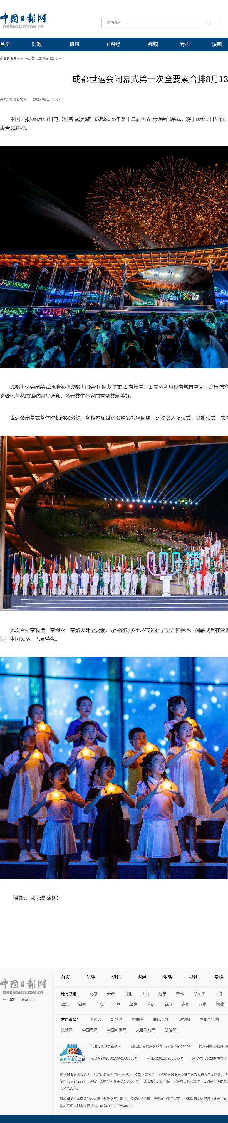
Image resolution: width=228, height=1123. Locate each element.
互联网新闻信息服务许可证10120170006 (159, 1047)
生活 (167, 977)
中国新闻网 (117, 1030)
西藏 (220, 1004)
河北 (128, 993)
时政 (37, 44)
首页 (5, 44)
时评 (90, 977)
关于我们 (9, 1000)
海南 (134, 1004)
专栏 (185, 44)
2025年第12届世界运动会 (39, 59)
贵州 (185, 1004)
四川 (168, 1004)
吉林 (180, 993)
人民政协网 (145, 1030)
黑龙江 (199, 993)
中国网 (138, 1019)
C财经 (113, 44)
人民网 (95, 1019)
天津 (111, 993)
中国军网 (90, 1030)
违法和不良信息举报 (106, 1047)
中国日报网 (8, 59)
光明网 (67, 1030)
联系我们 (28, 1000)
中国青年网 (209, 1019)
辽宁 (163, 993)
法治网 (171, 1030)
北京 (94, 993)
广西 (116, 1004)
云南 (203, 1004)
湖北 (65, 1004)
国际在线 (161, 1019)
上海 (218, 993)
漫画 (217, 44)
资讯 (75, 44)
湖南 (82, 1004)
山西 (145, 993)
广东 (99, 1004)
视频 (153, 44)
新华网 (117, 1019)
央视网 (184, 1019)
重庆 (151, 1004)
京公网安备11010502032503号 (114, 1058)
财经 (142, 977)
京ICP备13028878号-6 (209, 1058)
